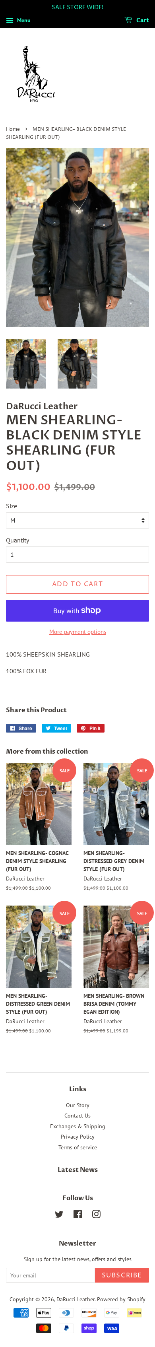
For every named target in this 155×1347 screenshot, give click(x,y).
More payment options (77, 632)
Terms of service (77, 1147)
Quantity (17, 540)
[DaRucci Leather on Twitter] (59, 1215)
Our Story (77, 1105)
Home (13, 129)
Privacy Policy (78, 1136)
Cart (142, 20)
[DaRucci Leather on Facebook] (77, 1215)
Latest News (78, 1170)
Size (11, 506)
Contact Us (77, 1115)
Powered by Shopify (121, 1299)
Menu (23, 20)
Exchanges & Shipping (77, 1126)
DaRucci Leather (75, 1299)
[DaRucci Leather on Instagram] (96, 1215)
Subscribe (122, 1275)
